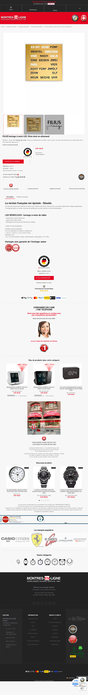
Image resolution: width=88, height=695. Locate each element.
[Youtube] (54, 603)
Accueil (2, 26)
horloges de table (11, 26)
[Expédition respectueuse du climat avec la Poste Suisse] (77, 652)
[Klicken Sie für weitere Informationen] (44, 519)
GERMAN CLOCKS (46, 271)
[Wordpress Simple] (34, 603)
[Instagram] (42, 603)
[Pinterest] (46, 603)
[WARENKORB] (55, 8)
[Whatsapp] (50, 603)
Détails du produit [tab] (22, 197)
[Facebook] (38, 603)
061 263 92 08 (21, 177)
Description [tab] (10, 197)
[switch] (82, 688)
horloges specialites (23, 26)
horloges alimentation (36, 26)
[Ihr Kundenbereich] (69, 8)
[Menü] (85, 678)
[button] (33, 7)
